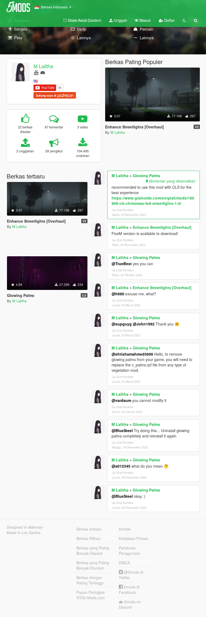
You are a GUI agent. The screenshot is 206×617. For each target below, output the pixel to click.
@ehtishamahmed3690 (132, 354)
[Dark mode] (184, 20)
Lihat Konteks (125, 210)
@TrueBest (122, 263)
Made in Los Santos (24, 532)
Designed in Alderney (25, 527)
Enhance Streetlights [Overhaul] (162, 227)
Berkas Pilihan (88, 538)
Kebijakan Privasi (133, 538)
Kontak (125, 529)
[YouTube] (36, 72)
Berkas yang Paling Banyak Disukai (92, 550)
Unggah (120, 20)
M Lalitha (43, 65)
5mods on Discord (130, 604)
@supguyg (122, 324)
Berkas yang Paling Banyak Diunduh (92, 565)
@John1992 (143, 324)
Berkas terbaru (89, 529)
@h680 (118, 293)
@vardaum (121, 400)
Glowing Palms (146, 175)
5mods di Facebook (129, 589)
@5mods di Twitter (131, 574)
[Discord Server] (43, 72)
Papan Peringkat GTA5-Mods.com (90, 595)
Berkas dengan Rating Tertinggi (89, 580)
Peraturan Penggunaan (130, 550)
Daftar (169, 20)
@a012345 (121, 466)
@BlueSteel (122, 430)
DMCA (124, 562)
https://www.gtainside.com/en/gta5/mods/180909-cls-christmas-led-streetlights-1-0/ (153, 200)
